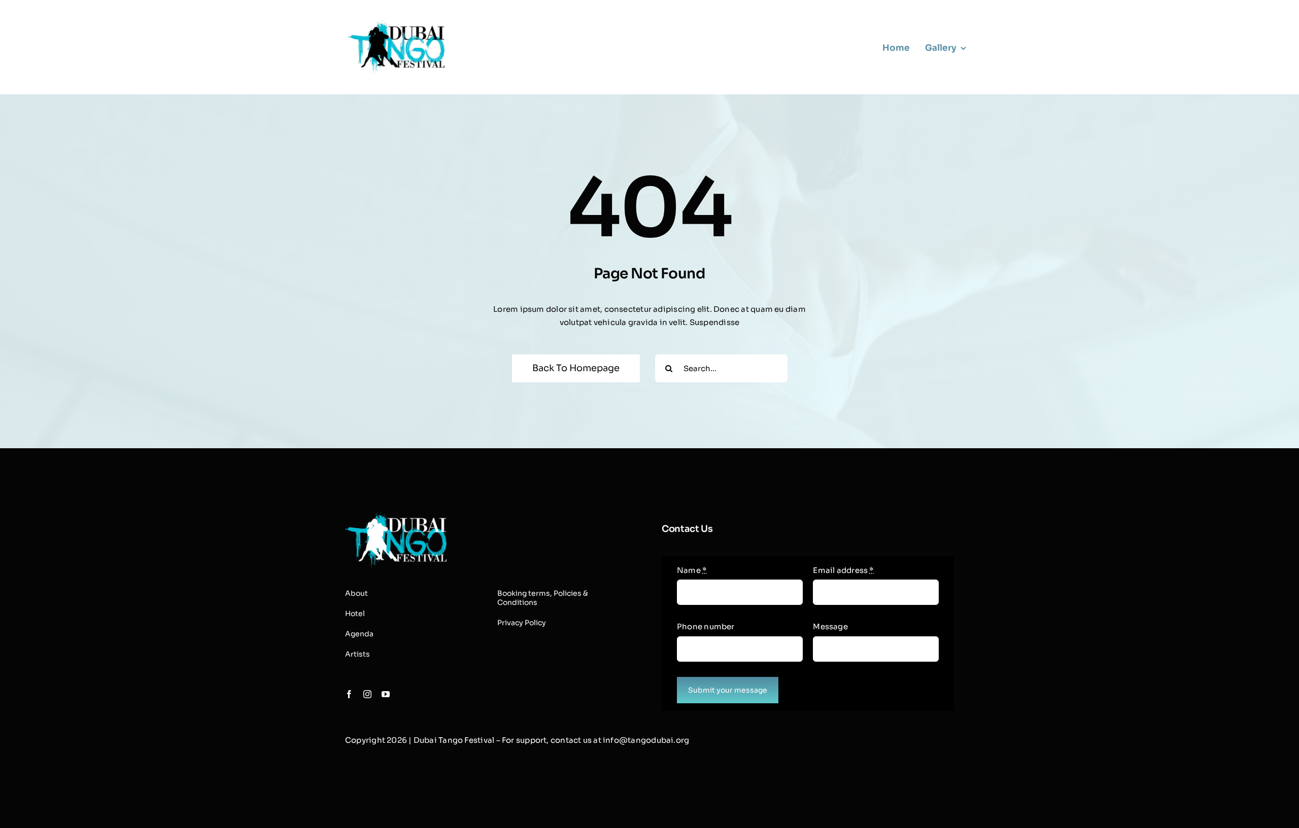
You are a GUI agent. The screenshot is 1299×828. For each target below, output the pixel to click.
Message (830, 626)
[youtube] (386, 694)
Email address (843, 570)
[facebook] (349, 694)
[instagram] (367, 694)
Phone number (706, 626)
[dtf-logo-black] (396, 24)
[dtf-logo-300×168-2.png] (396, 515)
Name (692, 570)
